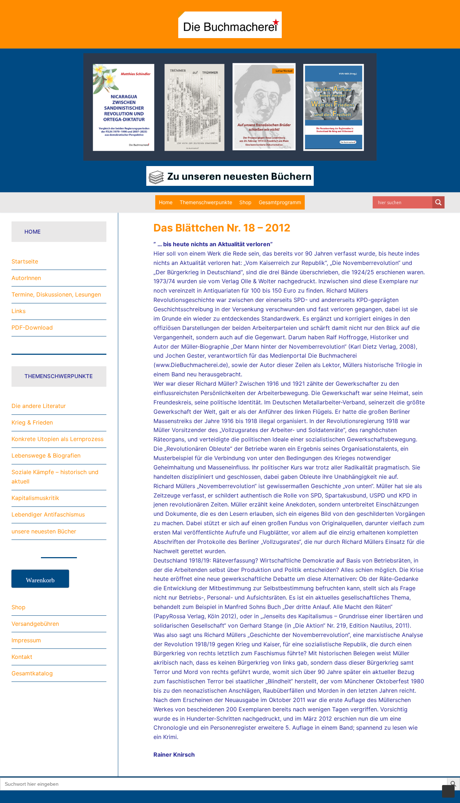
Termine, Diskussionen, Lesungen (56, 294)
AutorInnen (26, 277)
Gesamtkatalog (32, 673)
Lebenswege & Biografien (46, 455)
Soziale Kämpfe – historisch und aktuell (55, 476)
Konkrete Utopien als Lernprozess (58, 438)
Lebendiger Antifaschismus (48, 514)
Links (19, 311)
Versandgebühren (35, 623)
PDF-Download (32, 327)
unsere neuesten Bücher (44, 531)
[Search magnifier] (438, 202)
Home (165, 202)
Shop (245, 202)
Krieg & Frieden (32, 422)
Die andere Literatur (39, 405)
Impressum (26, 640)
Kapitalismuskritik (35, 497)
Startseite (25, 261)
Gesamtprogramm (280, 202)
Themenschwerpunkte (206, 202)
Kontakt (22, 656)
